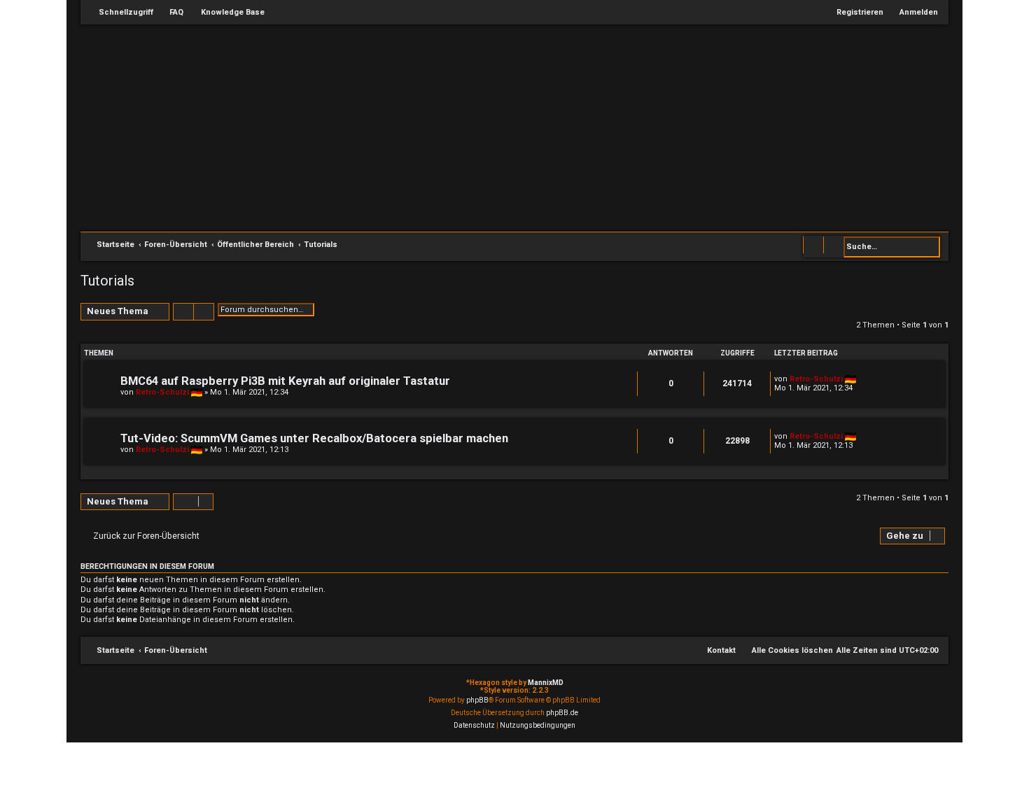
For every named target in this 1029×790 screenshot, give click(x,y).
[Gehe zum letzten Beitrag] (862, 378)
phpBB (477, 700)
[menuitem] (170, 12)
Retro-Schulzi (162, 392)
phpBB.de (562, 713)
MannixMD (546, 682)
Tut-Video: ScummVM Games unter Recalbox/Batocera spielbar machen (314, 438)
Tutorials (107, 280)
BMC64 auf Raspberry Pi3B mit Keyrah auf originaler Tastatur (285, 381)
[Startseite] (521, 126)
